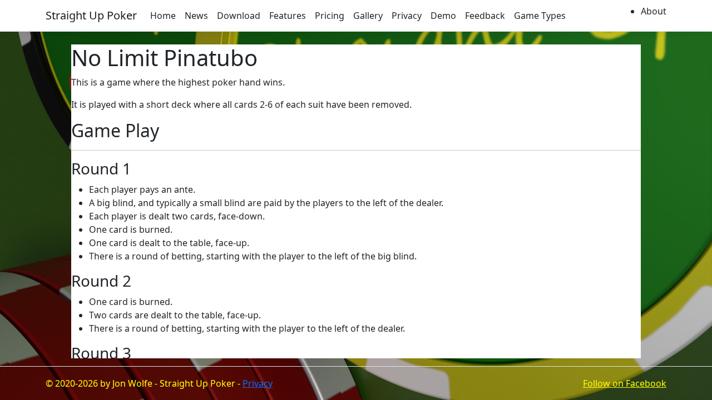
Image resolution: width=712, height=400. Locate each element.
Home (163, 15)
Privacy (407, 15)
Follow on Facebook (624, 383)
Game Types (540, 15)
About (653, 11)
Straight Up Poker (91, 15)
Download (238, 15)
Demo (443, 15)
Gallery (368, 15)
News (196, 15)
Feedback (485, 15)
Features (287, 15)
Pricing (329, 15)
